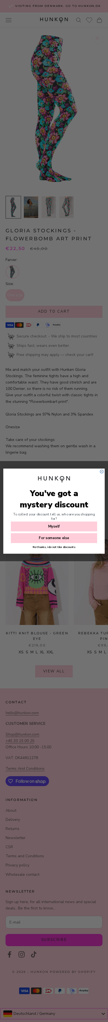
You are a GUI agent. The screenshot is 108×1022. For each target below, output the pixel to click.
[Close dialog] (101, 471)
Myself (54, 526)
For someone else (54, 538)
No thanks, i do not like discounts (54, 547)
